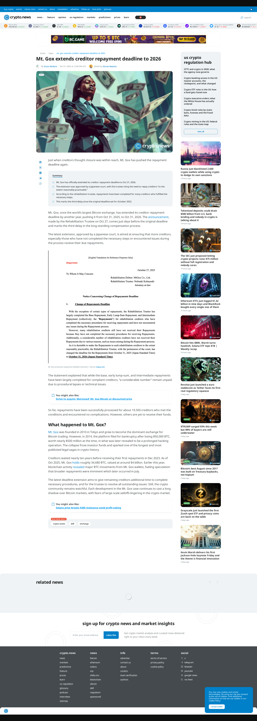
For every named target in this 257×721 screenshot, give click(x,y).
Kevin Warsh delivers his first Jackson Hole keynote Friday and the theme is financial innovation (200, 555)
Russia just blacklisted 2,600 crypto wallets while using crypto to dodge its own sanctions (200, 172)
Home (42, 53)
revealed (78, 467)
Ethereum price (38, 26)
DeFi (72, 523)
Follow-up (85, 9)
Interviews (65, 696)
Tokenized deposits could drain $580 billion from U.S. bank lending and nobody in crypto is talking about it (199, 215)
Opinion (62, 17)
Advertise (75, 9)
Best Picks (96, 9)
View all (200, 131)
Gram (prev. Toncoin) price (221, 26)
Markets (91, 17)
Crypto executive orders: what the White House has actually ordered (199, 101)
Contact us (42, 9)
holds (76, 462)
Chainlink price (172, 26)
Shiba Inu (94, 675)
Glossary (107, 9)
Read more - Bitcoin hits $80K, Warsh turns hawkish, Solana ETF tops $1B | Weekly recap (201, 327)
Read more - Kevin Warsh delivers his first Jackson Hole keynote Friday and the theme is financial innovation (201, 537)
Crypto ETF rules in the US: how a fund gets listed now (200, 91)
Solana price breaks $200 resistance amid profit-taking (88, 507)
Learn (126, 17)
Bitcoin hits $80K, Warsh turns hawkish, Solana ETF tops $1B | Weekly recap (199, 346)
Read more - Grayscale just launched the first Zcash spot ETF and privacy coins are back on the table (201, 495)
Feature (51, 17)
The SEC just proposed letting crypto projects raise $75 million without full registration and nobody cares (199, 260)
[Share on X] (40, 168)
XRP (91, 670)
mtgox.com (100, 367)
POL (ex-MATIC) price (195, 26)
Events (19, 9)
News (39, 17)
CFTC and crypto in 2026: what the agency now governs (199, 70)
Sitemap (64, 700)
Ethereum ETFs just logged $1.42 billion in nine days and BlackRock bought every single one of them (200, 304)
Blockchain (95, 679)
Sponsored (95, 696)
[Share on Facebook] (40, 162)
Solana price (104, 26)
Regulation (95, 692)
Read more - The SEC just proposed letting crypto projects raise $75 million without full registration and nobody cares (201, 240)
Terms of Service (159, 658)
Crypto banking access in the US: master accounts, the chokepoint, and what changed (201, 81)
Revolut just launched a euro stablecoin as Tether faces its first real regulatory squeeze (200, 387)
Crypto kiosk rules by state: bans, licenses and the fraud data (198, 112)
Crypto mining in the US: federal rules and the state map (200, 123)
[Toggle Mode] (251, 9)
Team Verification (128, 675)
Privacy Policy (157, 662)
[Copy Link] (40, 184)
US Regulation (76, 17)
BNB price (82, 26)
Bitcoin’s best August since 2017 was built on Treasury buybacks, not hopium (199, 471)
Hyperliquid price (126, 26)
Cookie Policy (157, 666)
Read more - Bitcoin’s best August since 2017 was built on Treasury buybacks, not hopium (201, 453)
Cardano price (149, 26)
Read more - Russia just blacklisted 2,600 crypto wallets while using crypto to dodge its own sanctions (201, 153)
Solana (93, 666)
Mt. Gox (53, 432)
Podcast (64, 692)
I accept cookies (217, 706)
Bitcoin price (14, 26)
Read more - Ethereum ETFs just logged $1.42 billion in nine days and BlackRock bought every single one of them (201, 285)
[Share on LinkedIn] (40, 173)
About (52, 9)
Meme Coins (29, 9)
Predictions (105, 17)
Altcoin (93, 683)
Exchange (84, 523)
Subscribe (111, 635)
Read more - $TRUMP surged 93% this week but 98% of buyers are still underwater (201, 411)
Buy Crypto (8, 9)
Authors (124, 679)
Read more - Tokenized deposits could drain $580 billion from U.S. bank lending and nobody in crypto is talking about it (201, 195)
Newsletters (63, 9)
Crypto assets (59, 523)
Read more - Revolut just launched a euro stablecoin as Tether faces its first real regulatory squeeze (201, 369)
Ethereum (95, 662)
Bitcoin (93, 658)
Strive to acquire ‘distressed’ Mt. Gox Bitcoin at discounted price (94, 399)
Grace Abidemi (50, 66)
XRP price (60, 26)
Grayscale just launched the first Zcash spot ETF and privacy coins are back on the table (200, 513)
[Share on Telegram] (40, 178)
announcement (158, 217)
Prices (117, 17)
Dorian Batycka (110, 66)
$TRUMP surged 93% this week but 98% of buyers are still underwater (199, 429)
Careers (124, 670)
